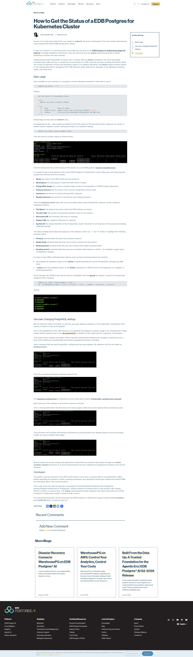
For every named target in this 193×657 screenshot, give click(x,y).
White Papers (106, 638)
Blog (103, 626)
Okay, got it (147, 653)
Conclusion (139, 53)
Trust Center (73, 635)
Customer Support (43, 632)
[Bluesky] (186, 620)
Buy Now (155, 4)
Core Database (9, 626)
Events (104, 632)
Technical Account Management (47, 629)
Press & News (139, 626)
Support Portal (74, 629)
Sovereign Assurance (44, 635)
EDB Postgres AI (10, 623)
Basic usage (139, 42)
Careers (137, 629)
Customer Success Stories (111, 629)
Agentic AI (7, 632)
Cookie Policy (56, 654)
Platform (53, 4)
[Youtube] (178, 620)
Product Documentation (77, 623)
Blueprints (40, 623)
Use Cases (40, 626)
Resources (90, 4)
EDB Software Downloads (78, 626)
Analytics (7, 629)
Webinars (105, 635)
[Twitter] (173, 620)
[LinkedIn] (168, 620)
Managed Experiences (44, 638)
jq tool (92, 275)
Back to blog (39, 12)
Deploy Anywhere (10, 635)
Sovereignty (71, 4)
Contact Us (145, 4)
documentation (69, 333)
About (98, 4)
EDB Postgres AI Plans (77, 638)
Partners (81, 4)
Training (72, 632)
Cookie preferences (132, 653)
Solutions (62, 4)
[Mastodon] (182, 620)
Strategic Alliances (140, 632)
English (182, 624)
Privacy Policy (45, 654)
